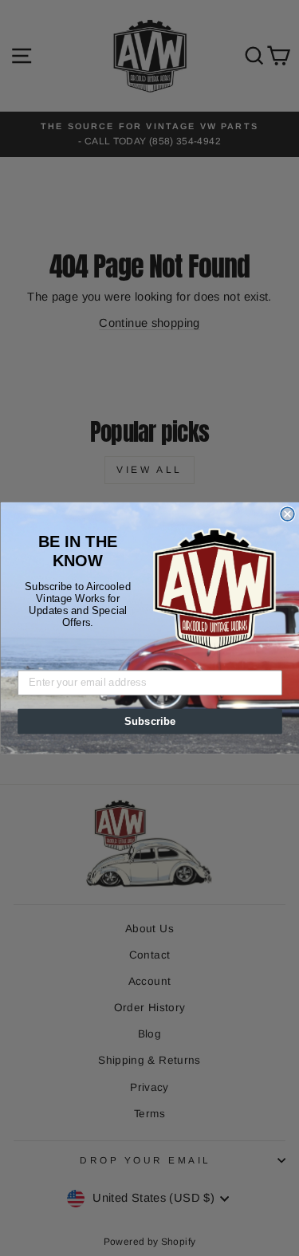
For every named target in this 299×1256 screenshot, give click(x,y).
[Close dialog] (287, 514)
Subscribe (149, 720)
